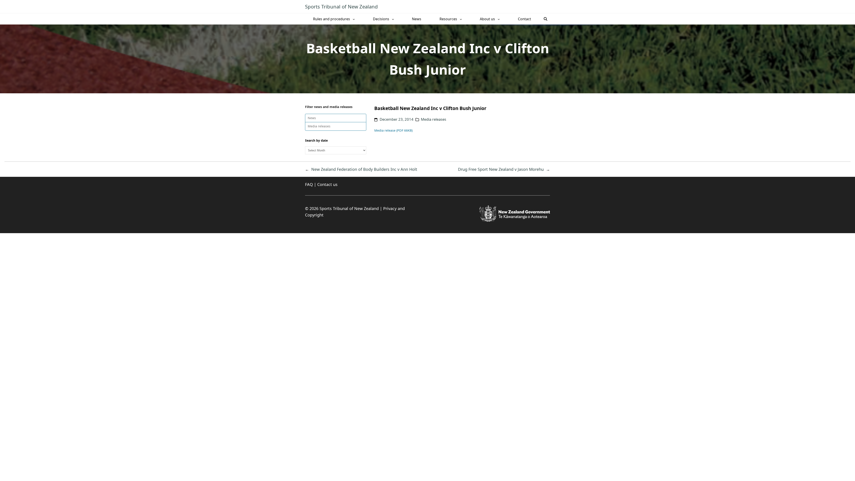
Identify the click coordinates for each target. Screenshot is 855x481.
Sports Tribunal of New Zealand (341, 6)
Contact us (327, 184)
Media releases (319, 126)
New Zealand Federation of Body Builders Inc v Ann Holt (364, 169)
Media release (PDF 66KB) (393, 130)
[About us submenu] (499, 19)
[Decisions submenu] (393, 19)
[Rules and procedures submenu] (354, 19)
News (312, 118)
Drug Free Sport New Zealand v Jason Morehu (501, 169)
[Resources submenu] (461, 19)
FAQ (309, 184)
